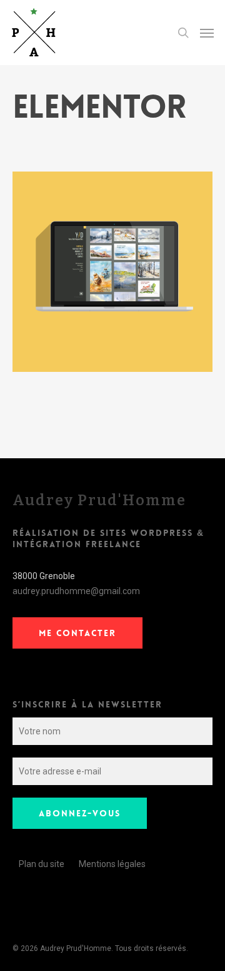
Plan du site (41, 864)
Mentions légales (112, 864)
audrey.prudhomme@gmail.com (76, 591)
